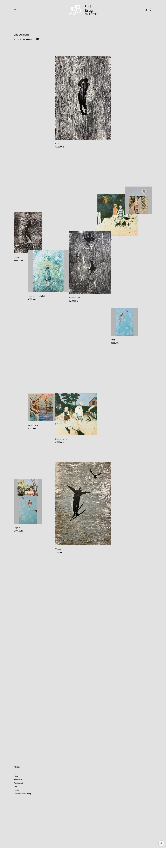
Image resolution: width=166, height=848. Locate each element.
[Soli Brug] (83, 10)
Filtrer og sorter (23, 39)
